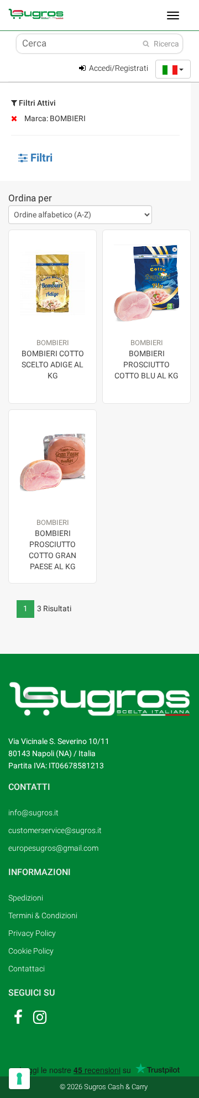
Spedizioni (25, 897)
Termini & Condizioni (42, 915)
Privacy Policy (32, 933)
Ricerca (166, 43)
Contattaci (26, 968)
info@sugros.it (33, 812)
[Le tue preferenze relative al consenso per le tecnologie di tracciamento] (19, 1078)
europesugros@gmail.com (53, 848)
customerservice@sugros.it (55, 830)
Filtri (40, 158)
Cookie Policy (31, 950)
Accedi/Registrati (117, 68)
